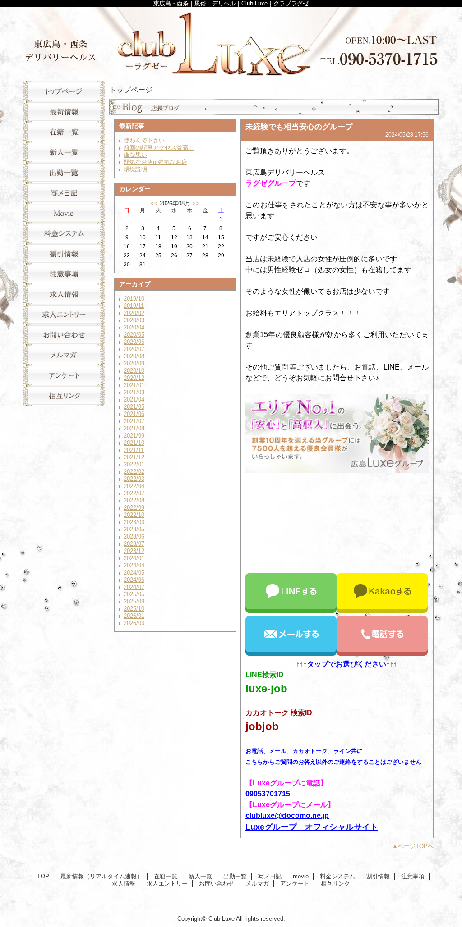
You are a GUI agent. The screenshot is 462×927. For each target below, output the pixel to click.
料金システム (64, 233)
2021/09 (134, 435)
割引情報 (64, 253)
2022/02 (134, 471)
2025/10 (134, 608)
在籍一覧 (64, 132)
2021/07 (134, 421)
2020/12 (134, 377)
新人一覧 (64, 152)
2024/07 (134, 587)
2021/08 (134, 428)
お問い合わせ (64, 334)
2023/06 (134, 536)
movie (64, 213)
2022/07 (134, 493)
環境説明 (135, 169)
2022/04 (134, 486)
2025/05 (134, 594)
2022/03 (134, 478)
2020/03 (134, 320)
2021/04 (134, 399)
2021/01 (134, 385)
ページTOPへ (416, 846)
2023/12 (134, 551)
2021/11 (134, 450)
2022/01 (134, 464)
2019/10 (134, 298)
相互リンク (64, 395)
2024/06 (134, 579)
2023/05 (134, 529)
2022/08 (134, 500)
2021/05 (134, 406)
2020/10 (134, 370)
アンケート (64, 375)
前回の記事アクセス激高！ (159, 147)
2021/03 (134, 392)
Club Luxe (231, 42)
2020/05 (134, 334)
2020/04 (134, 327)
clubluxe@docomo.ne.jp (287, 815)
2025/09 (134, 601)
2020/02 (134, 313)
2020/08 (134, 356)
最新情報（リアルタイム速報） (64, 111)
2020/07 (134, 349)
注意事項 (64, 274)
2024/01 (134, 558)
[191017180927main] (337, 470)
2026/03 (134, 623)
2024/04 (134, 565)
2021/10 (134, 442)
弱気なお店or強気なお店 (155, 162)
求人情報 (64, 294)
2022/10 (134, 514)
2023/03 (134, 522)
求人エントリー (64, 314)
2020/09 (134, 363)
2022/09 (134, 507)
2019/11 (134, 305)
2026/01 (134, 615)
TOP (64, 91)
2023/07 (134, 543)
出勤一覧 (64, 172)
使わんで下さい (144, 140)
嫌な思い (135, 154)
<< (154, 203)
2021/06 (134, 414)
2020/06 (134, 341)
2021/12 (134, 457)
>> (195, 203)
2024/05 (134, 572)
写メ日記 (64, 193)
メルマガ (64, 355)
